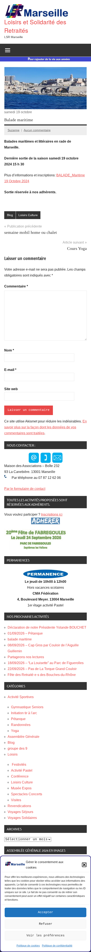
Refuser (45, 924)
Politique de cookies (28, 945)
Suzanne (13, 130)
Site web (11, 389)
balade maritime (20, 639)
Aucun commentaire (37, 130)
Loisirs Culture (28, 215)
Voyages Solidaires (22, 818)
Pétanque (18, 719)
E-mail (10, 370)
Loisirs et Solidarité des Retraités (35, 26)
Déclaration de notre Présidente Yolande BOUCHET (47, 627)
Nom (9, 350)
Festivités (18, 764)
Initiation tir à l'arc (24, 713)
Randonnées (20, 725)
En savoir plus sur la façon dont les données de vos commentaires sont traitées (45, 427)
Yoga (15, 731)
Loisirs (13, 754)
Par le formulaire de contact (24, 488)
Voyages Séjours (20, 812)
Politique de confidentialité (57, 945)
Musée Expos (21, 788)
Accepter (45, 912)
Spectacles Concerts (26, 794)
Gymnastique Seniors (27, 707)
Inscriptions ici (51, 514)
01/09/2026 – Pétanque (25, 633)
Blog (10, 215)
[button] (84, 865)
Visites (16, 800)
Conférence (20, 776)
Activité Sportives (21, 697)
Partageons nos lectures (26, 657)
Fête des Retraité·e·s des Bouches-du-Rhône (42, 675)
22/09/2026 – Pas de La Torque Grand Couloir (42, 669)
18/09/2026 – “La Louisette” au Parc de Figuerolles (46, 663)
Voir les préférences (45, 935)
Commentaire (16, 286)
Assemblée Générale (23, 736)
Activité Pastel (21, 770)
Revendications (19, 806)
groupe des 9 (17, 748)
